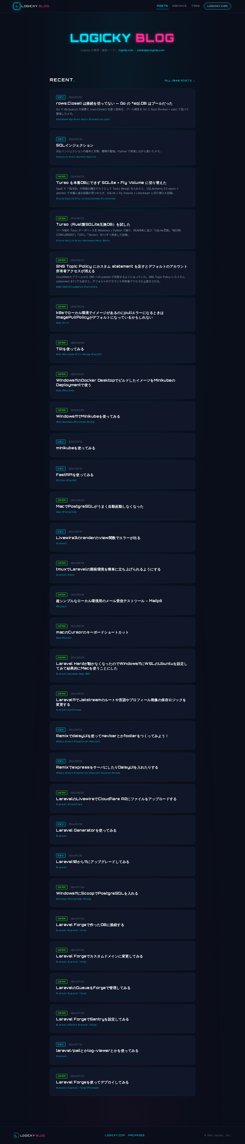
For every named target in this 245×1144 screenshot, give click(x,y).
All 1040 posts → (180, 80)
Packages (136, 1135)
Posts (162, 5)
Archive (179, 5)
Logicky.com (217, 6)
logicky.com (126, 50)
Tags (195, 5)
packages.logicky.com (150, 50)
